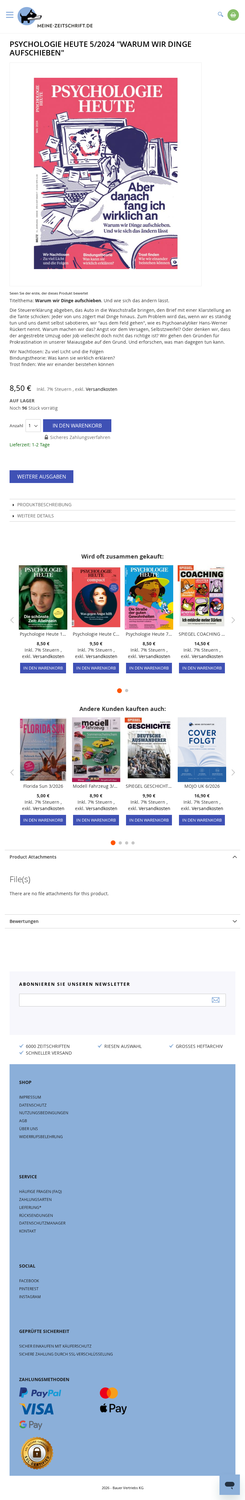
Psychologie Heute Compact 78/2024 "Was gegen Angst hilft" (96, 634)
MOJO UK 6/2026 (202, 786)
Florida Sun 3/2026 (43, 786)
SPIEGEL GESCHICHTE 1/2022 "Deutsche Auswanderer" (149, 786)
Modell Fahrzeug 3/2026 (96, 786)
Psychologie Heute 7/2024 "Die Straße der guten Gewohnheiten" (149, 634)
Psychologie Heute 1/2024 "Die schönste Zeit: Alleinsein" (43, 634)
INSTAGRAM (30, 1296)
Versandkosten (101, 389)
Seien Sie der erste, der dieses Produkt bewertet (49, 293)
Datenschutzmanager (42, 1223)
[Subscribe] (215, 1000)
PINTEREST (29, 1288)
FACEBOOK (29, 1280)
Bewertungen (24, 921)
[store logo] (55, 17)
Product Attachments (33, 857)
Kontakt (27, 1230)
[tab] (122, 857)
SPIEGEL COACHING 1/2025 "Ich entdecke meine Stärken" (202, 634)
